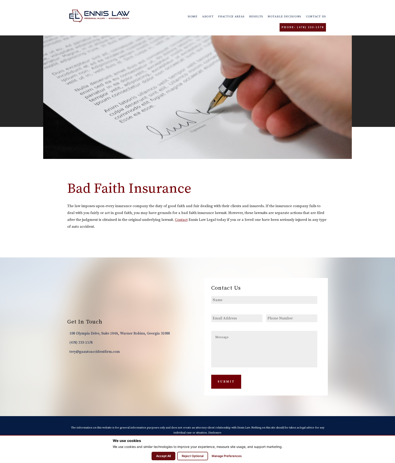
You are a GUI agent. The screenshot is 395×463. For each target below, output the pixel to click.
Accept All (163, 456)
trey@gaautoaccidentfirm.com (94, 351)
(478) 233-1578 (81, 342)
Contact (181, 219)
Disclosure (215, 432)
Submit (226, 382)
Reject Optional (192, 456)
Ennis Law (99, 16)
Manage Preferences (227, 456)
